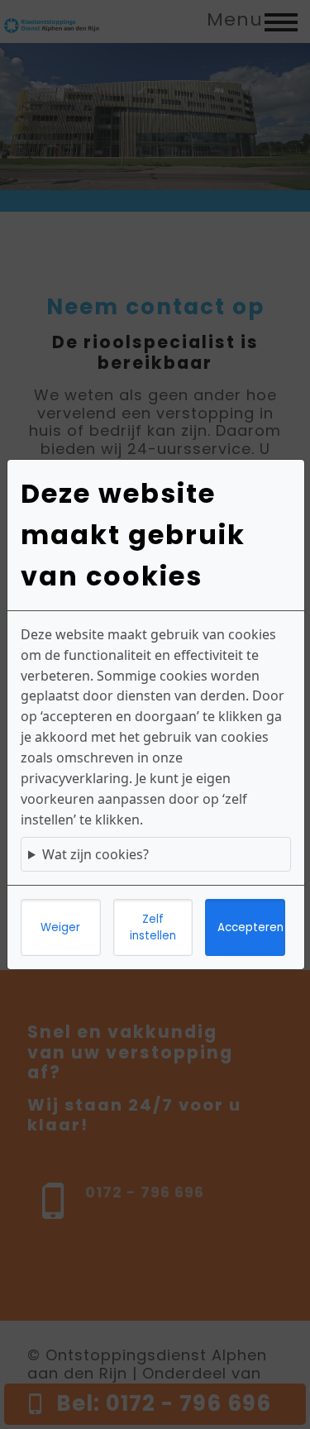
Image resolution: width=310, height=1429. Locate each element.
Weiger (60, 927)
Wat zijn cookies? (95, 854)
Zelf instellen (153, 927)
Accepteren (250, 927)
